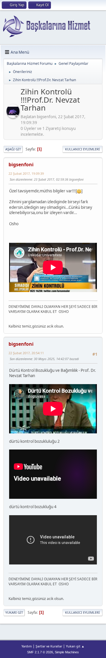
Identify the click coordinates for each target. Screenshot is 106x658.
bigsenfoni (21, 164)
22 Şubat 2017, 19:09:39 (26, 173)
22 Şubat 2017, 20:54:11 (26, 353)
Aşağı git (13, 149)
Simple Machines (67, 652)
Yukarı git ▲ (75, 646)
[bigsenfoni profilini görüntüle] (13, 116)
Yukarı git (14, 612)
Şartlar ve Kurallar (49, 646)
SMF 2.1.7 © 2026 (40, 652)
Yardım (26, 646)
